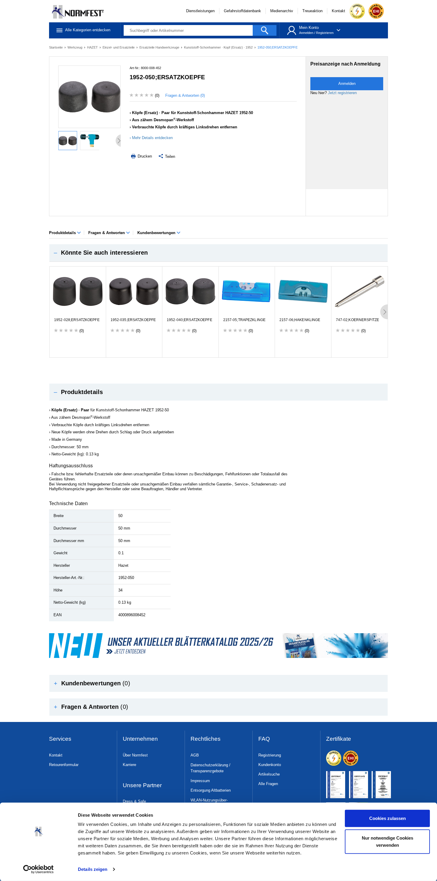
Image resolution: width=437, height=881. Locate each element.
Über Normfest (135, 755)
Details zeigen (92, 869)
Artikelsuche (269, 774)
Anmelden (306, 33)
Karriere (129, 764)
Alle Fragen (268, 784)
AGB (195, 755)
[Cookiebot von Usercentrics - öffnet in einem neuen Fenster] (38, 869)
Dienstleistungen (200, 11)
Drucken (144, 156)
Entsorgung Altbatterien (211, 790)
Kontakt (338, 11)
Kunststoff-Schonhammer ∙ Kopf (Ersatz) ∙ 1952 (219, 47)
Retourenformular (63, 764)
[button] (218, 253)
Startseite (56, 47)
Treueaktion (312, 11)
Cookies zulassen (387, 818)
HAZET (93, 47)
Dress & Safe (134, 801)
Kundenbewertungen (157, 233)
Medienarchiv (281, 11)
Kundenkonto (269, 764)
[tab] (218, 253)
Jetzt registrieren (342, 93)
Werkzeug (75, 47)
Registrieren (325, 33)
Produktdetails (63, 233)
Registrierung (269, 755)
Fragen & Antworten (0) (185, 95)
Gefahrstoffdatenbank (242, 11)
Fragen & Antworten (107, 233)
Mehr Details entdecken (152, 138)
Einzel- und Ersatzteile (119, 47)
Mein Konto (309, 27)
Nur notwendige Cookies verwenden (387, 841)
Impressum (200, 781)
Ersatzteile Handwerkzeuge (159, 47)
